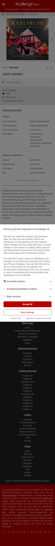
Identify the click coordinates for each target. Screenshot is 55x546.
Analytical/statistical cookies (22, 289)
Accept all (27, 304)
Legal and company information (38, 318)
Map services (14, 296)
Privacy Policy (15, 318)
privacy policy (38, 253)
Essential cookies (16, 281)
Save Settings (27, 312)
